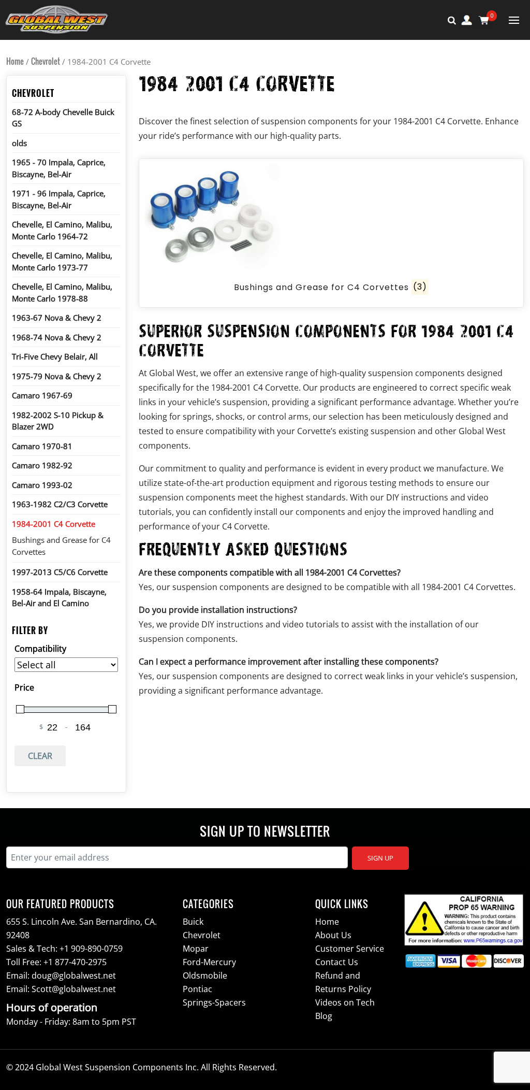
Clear (40, 756)
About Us (333, 935)
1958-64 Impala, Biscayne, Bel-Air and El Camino (59, 597)
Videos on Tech (345, 1002)
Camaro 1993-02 (42, 485)
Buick (193, 921)
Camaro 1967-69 (42, 395)
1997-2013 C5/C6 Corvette (60, 572)
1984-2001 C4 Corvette (53, 524)
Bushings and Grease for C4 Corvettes (61, 546)
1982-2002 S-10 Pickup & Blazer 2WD (58, 421)
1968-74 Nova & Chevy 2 (56, 337)
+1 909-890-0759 (91, 948)
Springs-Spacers (214, 1002)
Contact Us (336, 962)
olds (19, 143)
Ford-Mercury (209, 962)
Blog (323, 1016)
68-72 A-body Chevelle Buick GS (63, 118)
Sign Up (380, 858)
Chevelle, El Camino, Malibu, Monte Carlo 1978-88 (62, 292)
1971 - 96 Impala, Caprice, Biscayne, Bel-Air (59, 199)
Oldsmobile (205, 975)
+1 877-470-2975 (75, 962)
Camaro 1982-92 (42, 465)
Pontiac (197, 989)
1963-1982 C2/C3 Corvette (60, 504)
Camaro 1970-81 (42, 446)
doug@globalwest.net (74, 975)
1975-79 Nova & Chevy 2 (56, 376)
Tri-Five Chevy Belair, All (55, 356)
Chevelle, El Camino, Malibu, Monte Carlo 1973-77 (62, 261)
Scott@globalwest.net (74, 989)
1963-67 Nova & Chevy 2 (56, 317)
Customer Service (349, 948)
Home (15, 61)
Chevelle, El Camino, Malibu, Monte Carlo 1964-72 (62, 230)
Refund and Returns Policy (343, 982)
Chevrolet (45, 61)
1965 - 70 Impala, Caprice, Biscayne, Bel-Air (59, 168)
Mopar (196, 948)
